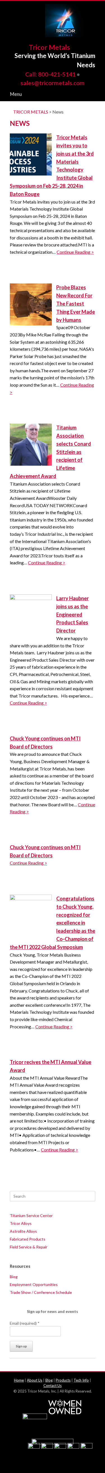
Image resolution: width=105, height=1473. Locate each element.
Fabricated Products (27, 1239)
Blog (14, 1276)
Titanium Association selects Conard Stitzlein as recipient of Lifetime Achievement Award (50, 451)
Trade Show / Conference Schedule (41, 1292)
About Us (34, 1380)
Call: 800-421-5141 (50, 74)
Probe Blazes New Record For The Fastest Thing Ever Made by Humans (75, 303)
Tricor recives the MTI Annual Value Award (50, 1066)
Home (19, 1380)
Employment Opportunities (34, 1284)
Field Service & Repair (28, 1247)
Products (63, 1380)
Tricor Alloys (21, 1223)
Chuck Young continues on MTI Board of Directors (45, 742)
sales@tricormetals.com (52, 82)
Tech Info (81, 1380)
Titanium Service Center (31, 1215)
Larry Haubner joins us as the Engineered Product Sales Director (72, 614)
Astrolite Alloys (23, 1231)
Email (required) (24, 1323)
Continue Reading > (75, 252)
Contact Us (52, 1385)
